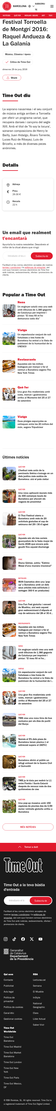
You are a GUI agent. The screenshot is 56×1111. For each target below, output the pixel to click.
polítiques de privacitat (35, 268)
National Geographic (39, 1006)
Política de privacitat (9, 1000)
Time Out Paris (11, 1078)
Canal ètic (9, 1013)
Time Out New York (11, 1070)
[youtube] (40, 939)
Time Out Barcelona (9, 1039)
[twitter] (32, 939)
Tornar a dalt (31, 847)
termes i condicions (11, 268)
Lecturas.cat (39, 980)
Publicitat (9, 986)
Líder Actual (39, 1019)
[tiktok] (14, 939)
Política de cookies (13, 1007)
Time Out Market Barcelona (12, 1055)
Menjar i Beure (31, 16)
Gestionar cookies (13, 1019)
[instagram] (5, 939)
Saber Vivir (38, 1025)
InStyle (36, 998)
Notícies (6, 16)
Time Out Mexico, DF (13, 1086)
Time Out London (13, 1062)
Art (43, 16)
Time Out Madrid (12, 1047)
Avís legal (9, 992)
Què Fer (17, 16)
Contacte (8, 980)
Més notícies (28, 827)
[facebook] (23, 939)
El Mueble (38, 992)
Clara (35, 1013)
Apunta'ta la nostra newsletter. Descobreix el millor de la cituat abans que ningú (25, 246)
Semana (37, 986)
